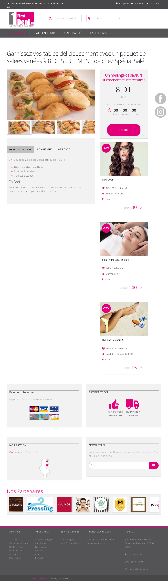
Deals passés (73, 33)
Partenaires (15, 557)
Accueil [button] (20, 33)
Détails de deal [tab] (20, 149)
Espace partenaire (95, 543)
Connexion (138, 3)
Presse (38, 550)
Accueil (13, 539)
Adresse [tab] (64, 149)
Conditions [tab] (45, 149)
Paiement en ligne (44, 539)
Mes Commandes (69, 543)
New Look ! (108, 179)
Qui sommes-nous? (19, 543)
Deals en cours (16, 546)
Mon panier (154, 3)
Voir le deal (123, 154)
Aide (37, 554)
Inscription (123, 3)
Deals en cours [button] (44, 33)
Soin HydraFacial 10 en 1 (115, 259)
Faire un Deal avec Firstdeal (100, 539)
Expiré (124, 130)
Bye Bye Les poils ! (112, 339)
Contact (39, 557)
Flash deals (98, 33)
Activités (13, 554)
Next (100, 93)
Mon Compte (67, 539)
